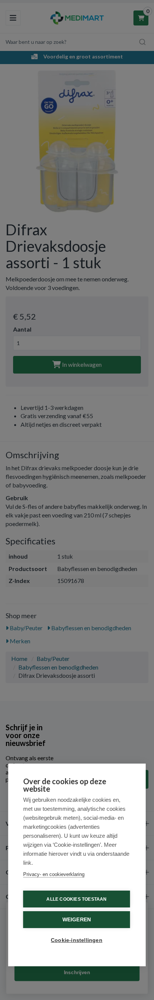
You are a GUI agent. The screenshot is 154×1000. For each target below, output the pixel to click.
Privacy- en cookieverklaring (53, 874)
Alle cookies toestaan (76, 899)
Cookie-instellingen (76, 940)
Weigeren (76, 919)
